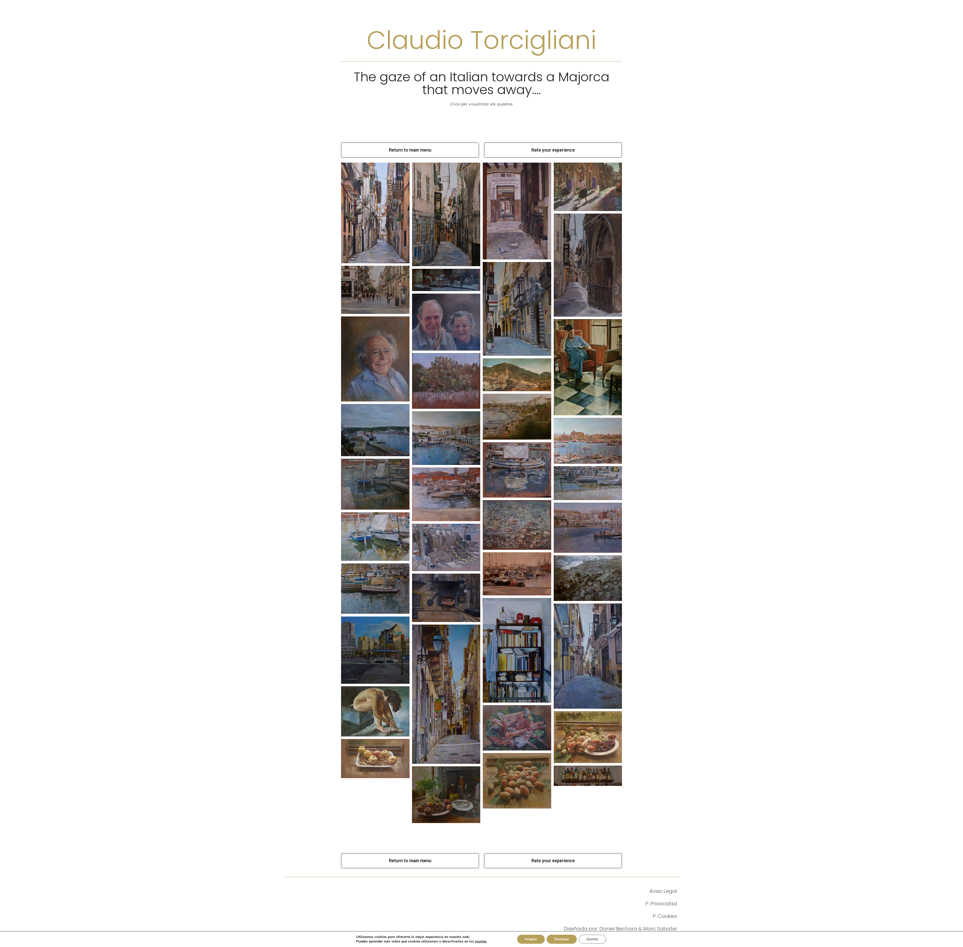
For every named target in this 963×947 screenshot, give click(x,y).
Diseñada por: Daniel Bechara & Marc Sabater (620, 928)
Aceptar (531, 939)
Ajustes (592, 939)
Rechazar (561, 939)
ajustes (481, 941)
